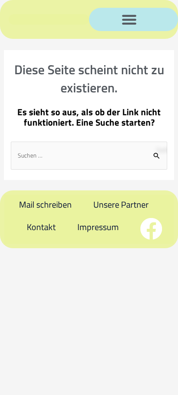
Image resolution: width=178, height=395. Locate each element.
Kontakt (41, 227)
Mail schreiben (45, 204)
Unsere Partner (121, 204)
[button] (129, 19)
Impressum (98, 227)
